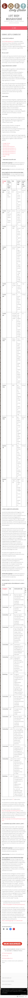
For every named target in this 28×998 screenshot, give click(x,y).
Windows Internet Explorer (9, 146)
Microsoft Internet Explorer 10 (9, 149)
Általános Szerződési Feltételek (8, 981)
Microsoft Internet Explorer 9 (9, 151)
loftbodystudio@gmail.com (7, 958)
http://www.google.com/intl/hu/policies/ (11, 810)
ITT (13, 799)
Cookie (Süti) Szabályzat (6, 984)
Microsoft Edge (6, 154)
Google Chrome (6, 143)
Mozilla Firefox (6, 145)
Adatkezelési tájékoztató (6, 977)
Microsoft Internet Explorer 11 (9, 148)
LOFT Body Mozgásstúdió (14, 17)
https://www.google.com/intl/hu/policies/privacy (14, 904)
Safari (4, 156)
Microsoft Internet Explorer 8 (9, 153)
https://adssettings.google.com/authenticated (12, 920)
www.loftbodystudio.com (8, 41)
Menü (15, 28)
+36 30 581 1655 (5, 955)
